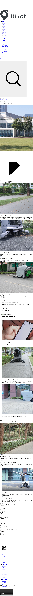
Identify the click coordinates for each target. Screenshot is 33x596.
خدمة (3, 42)
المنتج (3, 21)
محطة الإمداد (15, 99)
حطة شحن (3, 562)
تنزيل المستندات (4, 577)
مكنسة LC (3, 559)
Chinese (1, 56)
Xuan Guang (4, 99)
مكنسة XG (3, 569)
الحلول (3, 40)
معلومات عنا (4, 48)
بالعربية (1, 58)
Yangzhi (1, 99)
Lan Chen (7, 99)
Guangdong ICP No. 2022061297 (5, 586)
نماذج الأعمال (5, 38)
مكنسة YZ (3, 556)
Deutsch (1, 57)
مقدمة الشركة (4, 50)
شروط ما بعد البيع (4, 45)
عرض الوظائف (4, 566)
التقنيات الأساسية (4, 51)
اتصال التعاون (4, 44)
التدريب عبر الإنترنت (5, 46)
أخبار (2, 52)
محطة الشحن (11, 99)
